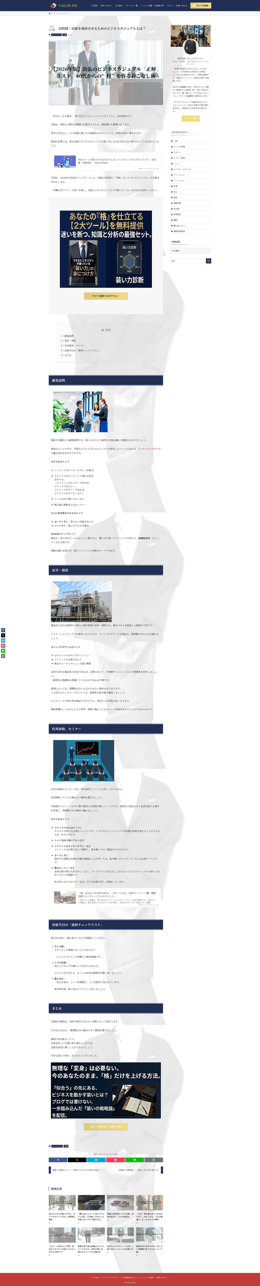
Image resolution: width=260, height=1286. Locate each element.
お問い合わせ (161, 1277)
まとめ (67, 355)
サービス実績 (179, 146)
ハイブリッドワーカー (182, 169)
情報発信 (177, 203)
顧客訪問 (69, 336)
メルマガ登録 (191, 118)
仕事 (64, 35)
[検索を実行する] (208, 260)
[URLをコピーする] (153, 1160)
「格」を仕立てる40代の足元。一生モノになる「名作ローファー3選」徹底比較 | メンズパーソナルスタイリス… (117, 894)
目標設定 (177, 214)
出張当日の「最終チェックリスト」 (82, 350)
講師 (175, 220)
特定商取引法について (131, 1277)
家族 (175, 197)
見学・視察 (70, 340)
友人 (175, 191)
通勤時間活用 (179, 231)
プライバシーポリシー (111, 1277)
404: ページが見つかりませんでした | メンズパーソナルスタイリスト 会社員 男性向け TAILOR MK (117, 161)
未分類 (176, 208)
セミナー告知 (179, 157)
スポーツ (177, 152)
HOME (96, 1277)
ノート (176, 163)
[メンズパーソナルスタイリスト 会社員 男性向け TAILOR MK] (64, 5)
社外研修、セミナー (74, 345)
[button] (58, 1160)
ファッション (56, 35)
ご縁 (175, 141)
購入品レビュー (180, 225)
